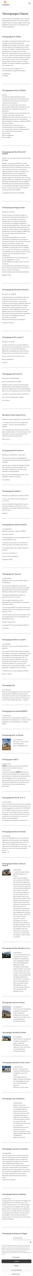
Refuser (16, 1265)
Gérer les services (16, 1257)
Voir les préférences (16, 1270)
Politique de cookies (16, 1273)
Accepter (16, 1261)
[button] (30, 1242)
